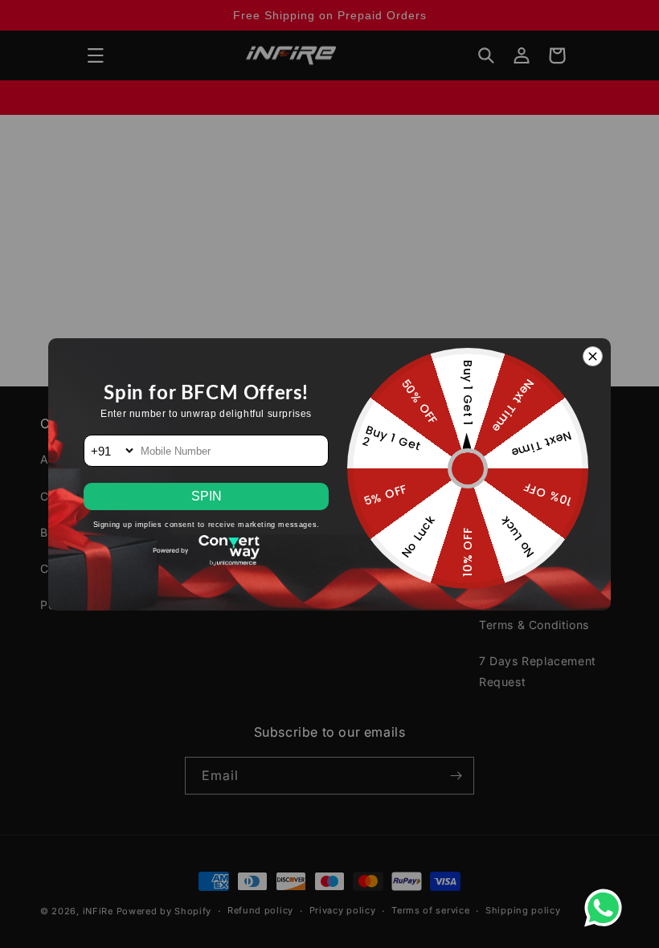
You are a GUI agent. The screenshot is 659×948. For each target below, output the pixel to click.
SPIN (206, 496)
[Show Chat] (607, 908)
